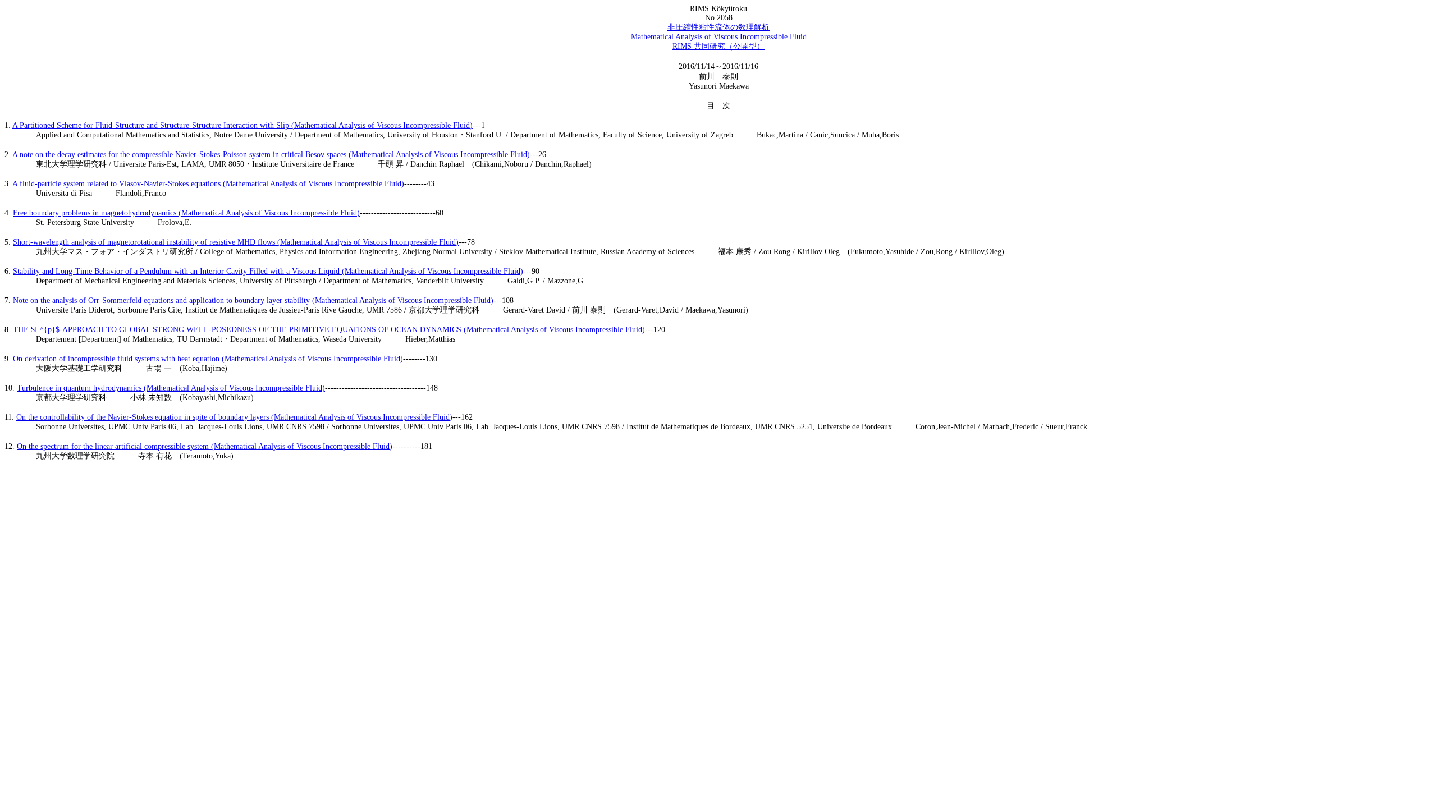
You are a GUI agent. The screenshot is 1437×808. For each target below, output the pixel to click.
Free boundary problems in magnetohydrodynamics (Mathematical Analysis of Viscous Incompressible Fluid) (186, 213)
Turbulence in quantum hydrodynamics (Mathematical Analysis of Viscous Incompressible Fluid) (171, 388)
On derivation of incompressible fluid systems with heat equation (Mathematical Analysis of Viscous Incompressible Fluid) (208, 359)
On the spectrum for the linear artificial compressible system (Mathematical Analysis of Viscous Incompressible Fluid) (204, 446)
